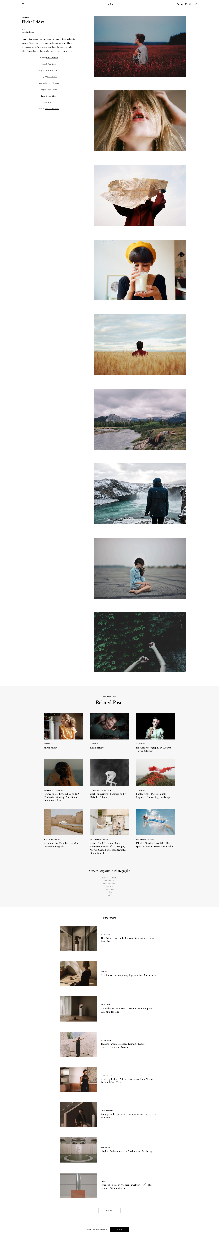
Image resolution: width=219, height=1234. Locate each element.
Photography (26, 17)
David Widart (52, 77)
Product (109, 1181)
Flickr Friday (50, 747)
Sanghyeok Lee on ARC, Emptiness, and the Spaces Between (128, 1116)
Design (103, 1075)
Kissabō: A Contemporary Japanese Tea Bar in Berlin (129, 975)
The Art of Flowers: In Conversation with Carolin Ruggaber (127, 939)
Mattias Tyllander (52, 58)
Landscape (109, 889)
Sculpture (107, 934)
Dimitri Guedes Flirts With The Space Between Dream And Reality (154, 845)
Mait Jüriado (52, 96)
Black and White (105, 790)
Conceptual (58, 839)
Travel (109, 895)
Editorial (109, 886)
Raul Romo (52, 64)
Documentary (58, 790)
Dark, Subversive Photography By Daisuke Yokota (108, 795)
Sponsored (107, 1040)
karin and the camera (52, 109)
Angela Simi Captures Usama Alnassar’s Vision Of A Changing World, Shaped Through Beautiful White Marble (108, 848)
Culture (108, 1147)
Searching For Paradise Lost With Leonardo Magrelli (61, 845)
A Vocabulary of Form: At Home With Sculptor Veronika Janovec (126, 1010)
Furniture (109, 1110)
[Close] (196, 1229)
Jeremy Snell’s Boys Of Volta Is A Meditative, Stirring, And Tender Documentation (61, 797)
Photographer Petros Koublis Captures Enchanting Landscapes (153, 795)
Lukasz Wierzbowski (52, 70)
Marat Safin (52, 102)
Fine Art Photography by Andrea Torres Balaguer (153, 749)
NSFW (109, 892)
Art (102, 934)
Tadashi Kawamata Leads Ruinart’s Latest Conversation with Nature (122, 1045)
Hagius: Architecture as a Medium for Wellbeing (126, 1151)
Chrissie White (52, 90)
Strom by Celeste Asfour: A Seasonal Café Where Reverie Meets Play (127, 1080)
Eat (106, 971)
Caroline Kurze (28, 32)
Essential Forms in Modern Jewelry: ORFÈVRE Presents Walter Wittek (126, 1186)
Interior (109, 1075)
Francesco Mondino (52, 83)
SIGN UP (119, 1229)
